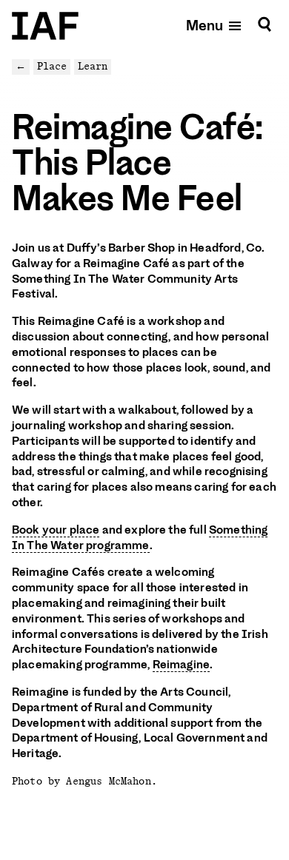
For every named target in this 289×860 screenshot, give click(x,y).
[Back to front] (45, 26)
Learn (92, 66)
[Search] (264, 25)
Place (52, 66)
